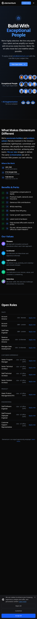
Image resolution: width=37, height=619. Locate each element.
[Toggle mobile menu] (33, 3)
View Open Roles (17, 64)
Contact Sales (26, 3)
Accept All (18, 616)
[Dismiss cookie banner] (35, 597)
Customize (18, 611)
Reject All (18, 606)
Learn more (22, 601)
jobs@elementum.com (21, 56)
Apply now (32, 318)
